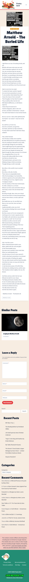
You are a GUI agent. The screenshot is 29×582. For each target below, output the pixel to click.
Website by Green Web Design (14, 577)
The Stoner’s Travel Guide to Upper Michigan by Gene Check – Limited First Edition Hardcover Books (14, 451)
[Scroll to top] (27, 563)
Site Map (17, 565)
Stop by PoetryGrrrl (10, 457)
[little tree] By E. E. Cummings (14, 514)
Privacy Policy (7, 562)
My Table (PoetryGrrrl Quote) (13, 444)
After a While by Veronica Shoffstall (15, 521)
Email (5, 390)
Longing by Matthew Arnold (11, 333)
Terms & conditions (8, 565)
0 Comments (6, 336)
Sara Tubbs (5, 503)
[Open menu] (26, 5)
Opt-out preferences (20, 562)
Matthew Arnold (14, 28)
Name (5, 383)
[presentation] (14, 322)
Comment (6, 363)
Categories (4, 470)
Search (3, 408)
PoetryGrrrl (4, 492)
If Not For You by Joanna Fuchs (16, 518)
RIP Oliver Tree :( (9, 423)
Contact (24, 565)
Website (5, 397)
